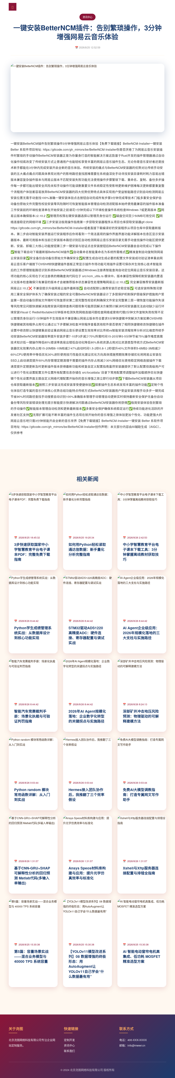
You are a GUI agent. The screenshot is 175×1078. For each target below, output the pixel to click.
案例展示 (140, 6)
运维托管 (124, 6)
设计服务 (108, 6)
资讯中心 (155, 6)
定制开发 (62, 6)
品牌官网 (77, 6)
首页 (48, 6)
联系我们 (69, 1051)
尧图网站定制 (31, 6)
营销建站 (93, 6)
